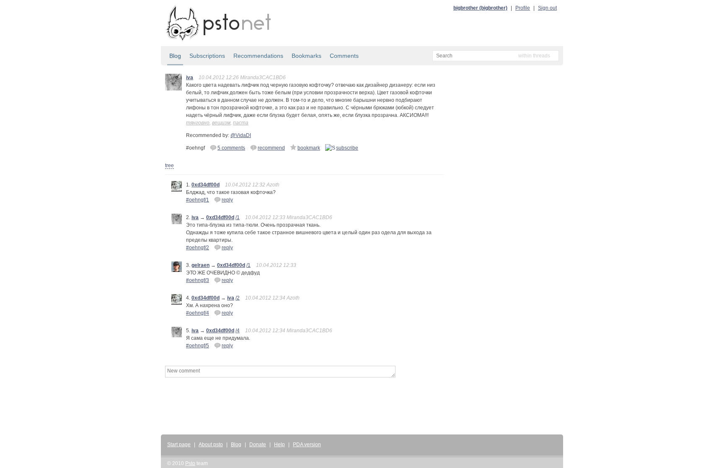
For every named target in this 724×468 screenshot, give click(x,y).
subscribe (347, 148)
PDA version (307, 444)
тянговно (197, 123)
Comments (344, 55)
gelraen (200, 265)
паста (240, 123)
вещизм (221, 123)
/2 (237, 298)
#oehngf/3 (197, 280)
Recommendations (258, 55)
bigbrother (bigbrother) (480, 8)
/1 (237, 217)
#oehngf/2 (197, 248)
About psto (211, 444)
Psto (190, 463)
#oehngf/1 (197, 200)
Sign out (547, 8)
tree (169, 165)
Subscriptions (207, 55)
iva (189, 77)
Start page (179, 444)
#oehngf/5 (197, 346)
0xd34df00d (205, 185)
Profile (522, 8)
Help (279, 444)
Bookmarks (306, 55)
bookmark (308, 148)
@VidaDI (240, 135)
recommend (271, 148)
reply (227, 200)
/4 (237, 331)
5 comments (231, 148)
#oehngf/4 (197, 313)
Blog (175, 55)
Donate (257, 444)
